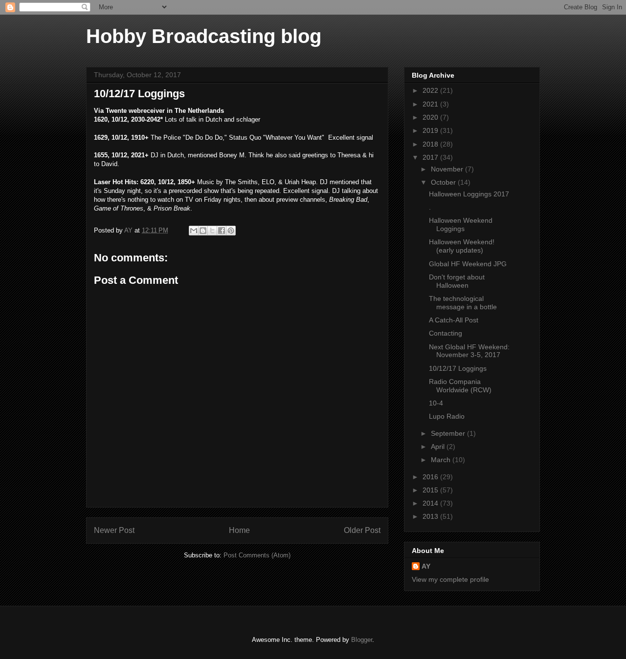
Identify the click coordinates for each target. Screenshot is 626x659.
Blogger (361, 639)
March (441, 460)
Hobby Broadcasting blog (203, 36)
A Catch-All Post (453, 320)
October (444, 182)
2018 (431, 144)
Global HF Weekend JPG (468, 264)
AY (426, 566)
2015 (431, 490)
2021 (431, 104)
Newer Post (114, 530)
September (449, 433)
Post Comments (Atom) (257, 555)
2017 (431, 157)
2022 (431, 90)
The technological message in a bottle (463, 303)
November (448, 169)
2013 (431, 516)
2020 (431, 117)
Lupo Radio (447, 416)
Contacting (445, 333)
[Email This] (194, 230)
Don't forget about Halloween (457, 281)
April (439, 446)
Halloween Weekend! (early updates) (461, 246)
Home (239, 530)
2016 (431, 477)
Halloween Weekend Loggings (460, 224)
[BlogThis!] (203, 230)
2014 (431, 503)
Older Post (362, 530)
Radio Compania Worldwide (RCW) (460, 386)
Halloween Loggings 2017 (469, 194)
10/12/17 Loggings (458, 368)
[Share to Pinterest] (231, 230)
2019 (431, 130)
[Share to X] (212, 230)
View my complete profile (450, 579)
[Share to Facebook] (221, 230)
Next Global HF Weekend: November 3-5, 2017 (469, 351)
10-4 (436, 403)
